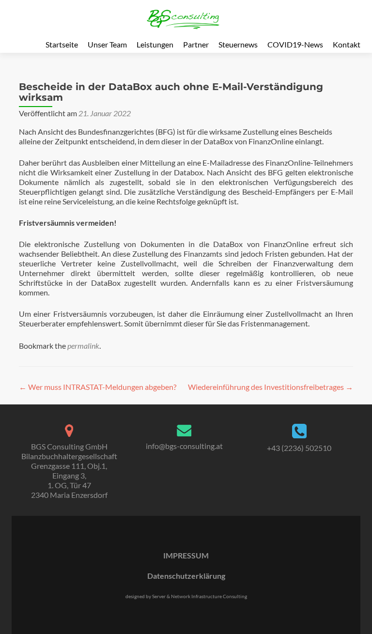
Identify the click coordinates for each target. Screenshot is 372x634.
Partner (196, 44)
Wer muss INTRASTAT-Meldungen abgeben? (97, 386)
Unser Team (107, 44)
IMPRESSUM (186, 555)
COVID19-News (295, 44)
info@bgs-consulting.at (184, 445)
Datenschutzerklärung (186, 575)
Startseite (62, 44)
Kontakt (346, 44)
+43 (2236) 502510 (299, 447)
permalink (83, 345)
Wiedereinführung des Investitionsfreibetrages (270, 386)
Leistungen (155, 44)
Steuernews (238, 44)
